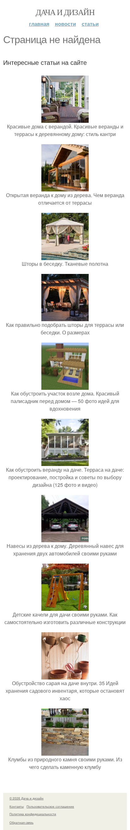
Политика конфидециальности (32, 814)
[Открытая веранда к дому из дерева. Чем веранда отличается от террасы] (65, 187)
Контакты (16, 806)
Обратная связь (21, 822)
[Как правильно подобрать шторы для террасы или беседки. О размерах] (65, 317)
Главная (39, 23)
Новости (65, 23)
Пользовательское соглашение (50, 806)
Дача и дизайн (65, 12)
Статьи (90, 23)
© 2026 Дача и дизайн (26, 798)
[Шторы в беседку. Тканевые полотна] (65, 256)
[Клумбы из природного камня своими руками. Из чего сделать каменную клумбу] (65, 751)
